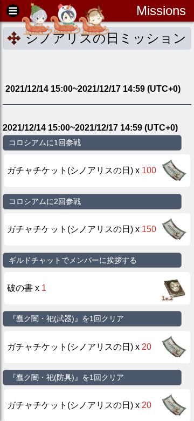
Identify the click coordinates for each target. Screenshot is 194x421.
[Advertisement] (89, 65)
